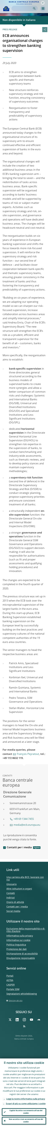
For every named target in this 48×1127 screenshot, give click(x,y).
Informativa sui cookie (18, 940)
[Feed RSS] (24, 1026)
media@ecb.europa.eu (27, 825)
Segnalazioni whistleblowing (21, 994)
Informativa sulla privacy (19, 936)
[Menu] (43, 8)
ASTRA (9, 980)
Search (34, 8)
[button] (43, 3)
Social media (13, 911)
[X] (10, 1020)
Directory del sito (15, 1001)
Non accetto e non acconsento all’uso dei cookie (26, 1121)
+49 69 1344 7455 (24, 819)
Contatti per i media (19, 847)
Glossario (11, 884)
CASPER (10, 985)
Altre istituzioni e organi (19, 889)
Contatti (10, 893)
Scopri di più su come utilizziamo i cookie (26, 1104)
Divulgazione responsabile (20, 958)
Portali (9, 976)
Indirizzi (10, 898)
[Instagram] (24, 1020)
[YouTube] (31, 1020)
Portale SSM (12, 989)
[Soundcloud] (39, 1020)
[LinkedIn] (17, 1020)
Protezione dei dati (16, 949)
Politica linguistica (16, 945)
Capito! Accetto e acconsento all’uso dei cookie (25, 1112)
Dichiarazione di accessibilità (22, 954)
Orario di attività (15, 902)
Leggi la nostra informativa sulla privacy (25, 1099)
